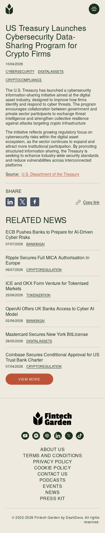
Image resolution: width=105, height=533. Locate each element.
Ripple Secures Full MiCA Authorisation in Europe (47, 260)
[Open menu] (94, 9)
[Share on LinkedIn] (10, 202)
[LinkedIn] (58, 436)
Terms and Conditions (52, 455)
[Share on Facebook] (34, 202)
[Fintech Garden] (9, 9)
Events (52, 486)
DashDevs (74, 517)
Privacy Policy (52, 462)
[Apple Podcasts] (47, 436)
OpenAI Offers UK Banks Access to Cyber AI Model (50, 311)
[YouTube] (25, 436)
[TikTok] (80, 436)
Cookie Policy (52, 468)
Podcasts (52, 480)
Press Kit (52, 498)
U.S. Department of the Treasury (50, 174)
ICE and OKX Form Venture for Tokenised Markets (47, 286)
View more (29, 379)
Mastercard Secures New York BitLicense (47, 334)
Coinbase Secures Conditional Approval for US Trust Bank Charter (52, 357)
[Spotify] (36, 436)
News (52, 492)
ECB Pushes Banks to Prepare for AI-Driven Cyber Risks (49, 234)
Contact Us (53, 474)
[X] (69, 436)
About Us (52, 449)
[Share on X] (22, 202)
